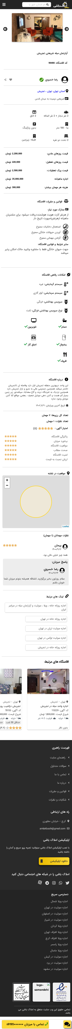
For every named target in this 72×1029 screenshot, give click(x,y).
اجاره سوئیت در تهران (56, 907)
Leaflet (66, 526)
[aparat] (40, 883)
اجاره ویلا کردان (59, 926)
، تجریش (41, 91)
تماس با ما (60, 774)
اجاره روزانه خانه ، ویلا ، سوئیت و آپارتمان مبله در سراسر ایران (37, 607)
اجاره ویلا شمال (59, 901)
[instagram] (54, 883)
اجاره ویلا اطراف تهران (56, 932)
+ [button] (7, 480)
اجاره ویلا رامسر (59, 944)
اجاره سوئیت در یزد (57, 963)
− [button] (7, 485)
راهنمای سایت (58, 758)
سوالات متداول (58, 766)
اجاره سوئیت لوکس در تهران (51, 638)
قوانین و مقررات (57, 791)
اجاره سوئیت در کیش (56, 957)
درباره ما (61, 783)
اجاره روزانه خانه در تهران (53, 619)
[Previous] (5, 29)
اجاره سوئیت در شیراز (56, 920)
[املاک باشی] (61, 4)
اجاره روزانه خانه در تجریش (52, 647)
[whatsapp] (60, 883)
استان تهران (59, 91)
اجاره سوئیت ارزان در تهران (52, 628)
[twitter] (67, 883)
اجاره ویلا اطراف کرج (57, 938)
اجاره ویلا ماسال (59, 951)
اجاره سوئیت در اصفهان (55, 914)
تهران (49, 91)
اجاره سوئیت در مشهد (55, 969)
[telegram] (47, 883)
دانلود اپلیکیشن (59, 861)
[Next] (67, 29)
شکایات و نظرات (57, 800)
